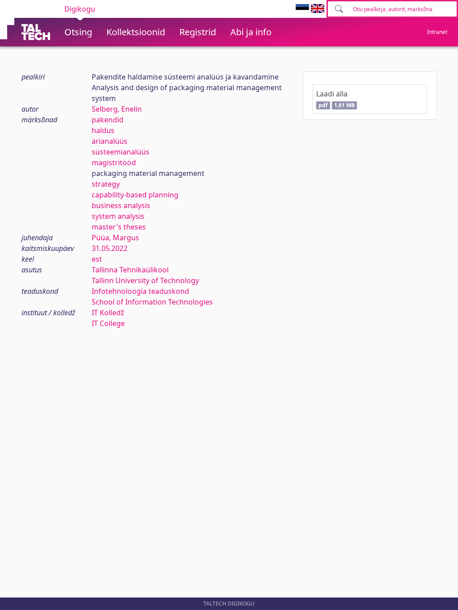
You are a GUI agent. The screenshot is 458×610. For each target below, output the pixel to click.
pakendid (107, 120)
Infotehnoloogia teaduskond (140, 291)
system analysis (118, 216)
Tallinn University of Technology (145, 280)
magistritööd (114, 162)
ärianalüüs (109, 141)
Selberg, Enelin (117, 109)
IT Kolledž (108, 313)
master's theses (119, 227)
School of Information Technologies (152, 302)
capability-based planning (135, 195)
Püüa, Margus (115, 237)
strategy (106, 184)
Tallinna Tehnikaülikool (130, 270)
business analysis (121, 205)
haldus (103, 130)
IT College (108, 323)
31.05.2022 (109, 248)
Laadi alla (335, 99)
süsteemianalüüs (120, 152)
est (97, 259)
